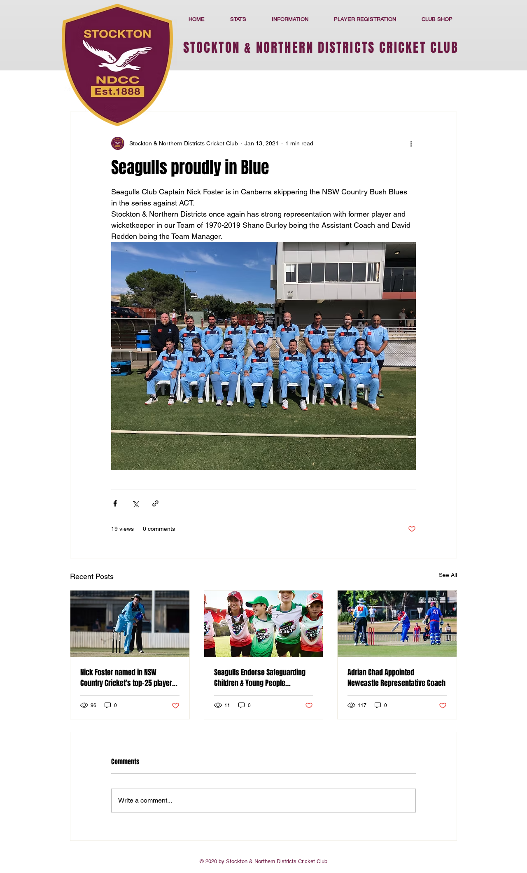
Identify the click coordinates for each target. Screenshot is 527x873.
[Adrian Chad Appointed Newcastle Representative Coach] (397, 624)
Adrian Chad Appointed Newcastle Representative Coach (396, 678)
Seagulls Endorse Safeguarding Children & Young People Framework (259, 678)
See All (448, 575)
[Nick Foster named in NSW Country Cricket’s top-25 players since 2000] (129, 624)
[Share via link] (155, 503)
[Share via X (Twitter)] (135, 503)
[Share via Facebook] (115, 503)
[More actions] (411, 143)
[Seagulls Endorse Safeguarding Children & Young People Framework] (263, 624)
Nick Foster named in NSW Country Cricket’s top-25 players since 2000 (128, 678)
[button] (290, 19)
